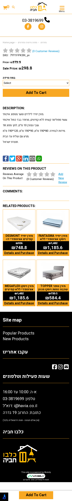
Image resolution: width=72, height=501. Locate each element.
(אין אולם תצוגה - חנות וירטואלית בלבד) (21, 420)
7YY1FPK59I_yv (20, 55)
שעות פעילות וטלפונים (26, 376)
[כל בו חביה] (38, 6)
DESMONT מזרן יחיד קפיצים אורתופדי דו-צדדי (19, 239)
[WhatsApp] (39, 158)
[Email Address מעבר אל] (66, 368)
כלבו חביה (13, 432)
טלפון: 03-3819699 (19, 399)
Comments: (13, 191)
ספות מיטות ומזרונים (27, 42)
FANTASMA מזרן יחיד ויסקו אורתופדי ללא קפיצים (53, 239)
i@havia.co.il (25, 406)
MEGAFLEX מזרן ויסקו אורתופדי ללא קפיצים (19, 288)
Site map (12, 320)
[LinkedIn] (26, 158)
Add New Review (62, 178)
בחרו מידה (9, 78)
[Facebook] (6, 158)
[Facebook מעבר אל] (54, 368)
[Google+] (19, 158)
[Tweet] (12, 158)
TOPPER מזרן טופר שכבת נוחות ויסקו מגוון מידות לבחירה (53, 289)
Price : (12, 62)
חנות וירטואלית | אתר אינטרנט (36, 479)
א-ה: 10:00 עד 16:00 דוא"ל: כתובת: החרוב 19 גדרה (22, 405)
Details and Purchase (19, 253)
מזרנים (44, 42)
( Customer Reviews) (45, 51)
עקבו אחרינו (15, 352)
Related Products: (19, 205)
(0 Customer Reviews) (40, 179)
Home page (9, 42)
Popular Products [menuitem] (18, 333)
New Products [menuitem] (16, 339)
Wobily (47, 472)
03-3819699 (32, 20)
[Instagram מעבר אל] (60, 368)
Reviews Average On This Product (35, 178)
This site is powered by (36, 476)
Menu (62, 11)
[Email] (32, 158)
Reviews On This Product (24, 168)
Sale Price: (10, 68)
